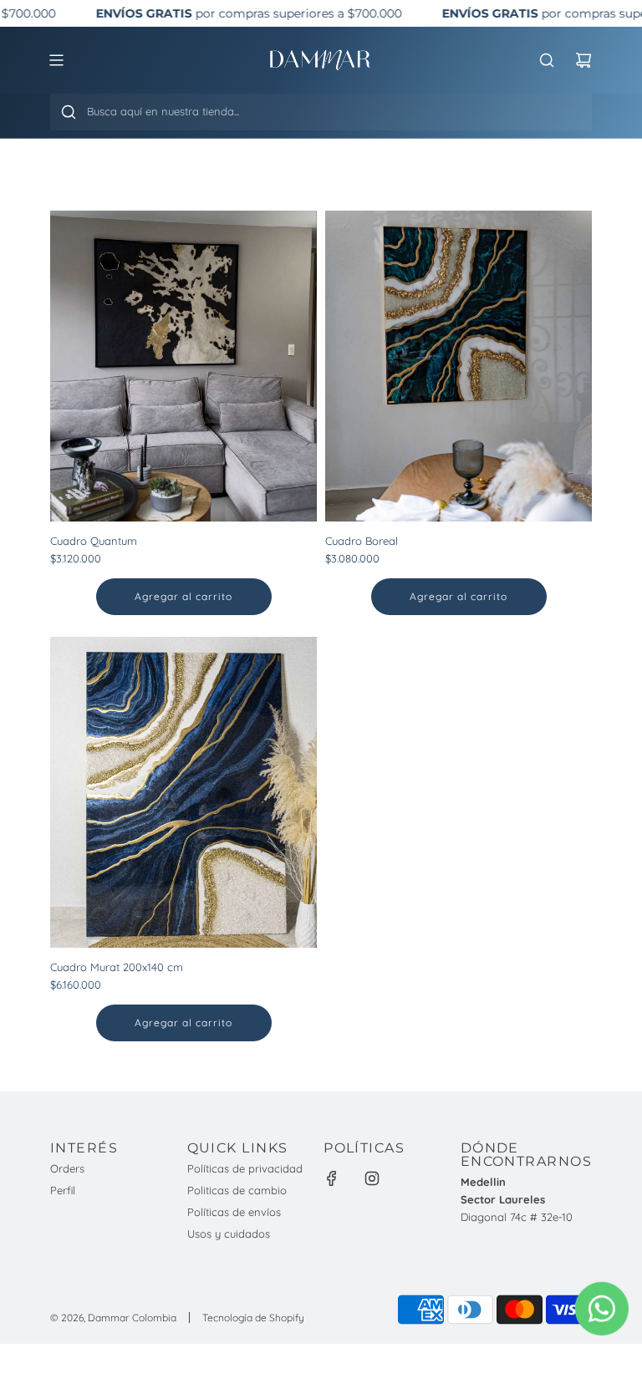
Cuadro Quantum (93, 540)
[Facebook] (331, 1178)
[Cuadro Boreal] (458, 366)
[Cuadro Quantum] (183, 366)
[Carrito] (583, 60)
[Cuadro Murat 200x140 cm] (183, 792)
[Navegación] (56, 60)
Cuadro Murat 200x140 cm (116, 967)
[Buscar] (68, 112)
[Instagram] (372, 1178)
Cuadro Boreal (361, 540)
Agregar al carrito (183, 596)
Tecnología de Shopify (253, 1317)
